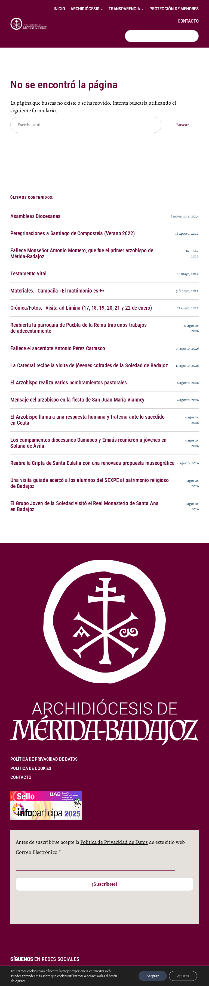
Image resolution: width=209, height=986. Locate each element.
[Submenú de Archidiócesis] (101, 9)
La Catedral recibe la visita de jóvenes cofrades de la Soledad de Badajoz (89, 366)
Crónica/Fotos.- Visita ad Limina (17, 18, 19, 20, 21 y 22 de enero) (81, 308)
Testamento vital (28, 274)
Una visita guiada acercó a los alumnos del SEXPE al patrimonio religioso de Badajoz (89, 483)
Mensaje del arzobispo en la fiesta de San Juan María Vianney (77, 400)
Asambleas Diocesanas (35, 216)
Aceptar (153, 975)
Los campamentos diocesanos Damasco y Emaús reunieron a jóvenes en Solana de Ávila (88, 443)
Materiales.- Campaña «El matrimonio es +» (57, 291)
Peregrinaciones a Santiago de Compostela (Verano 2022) (72, 234)
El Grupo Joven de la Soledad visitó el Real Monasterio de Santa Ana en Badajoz (84, 506)
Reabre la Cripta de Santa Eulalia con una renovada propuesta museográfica (92, 463)
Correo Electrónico (38, 852)
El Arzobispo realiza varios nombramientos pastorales (68, 383)
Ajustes (183, 975)
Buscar (182, 125)
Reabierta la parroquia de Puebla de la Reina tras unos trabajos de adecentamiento (78, 328)
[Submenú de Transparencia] (142, 9)
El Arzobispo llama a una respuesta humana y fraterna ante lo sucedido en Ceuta (87, 420)
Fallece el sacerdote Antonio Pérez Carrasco (57, 349)
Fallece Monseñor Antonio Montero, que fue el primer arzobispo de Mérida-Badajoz (81, 254)
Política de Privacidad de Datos (114, 842)
